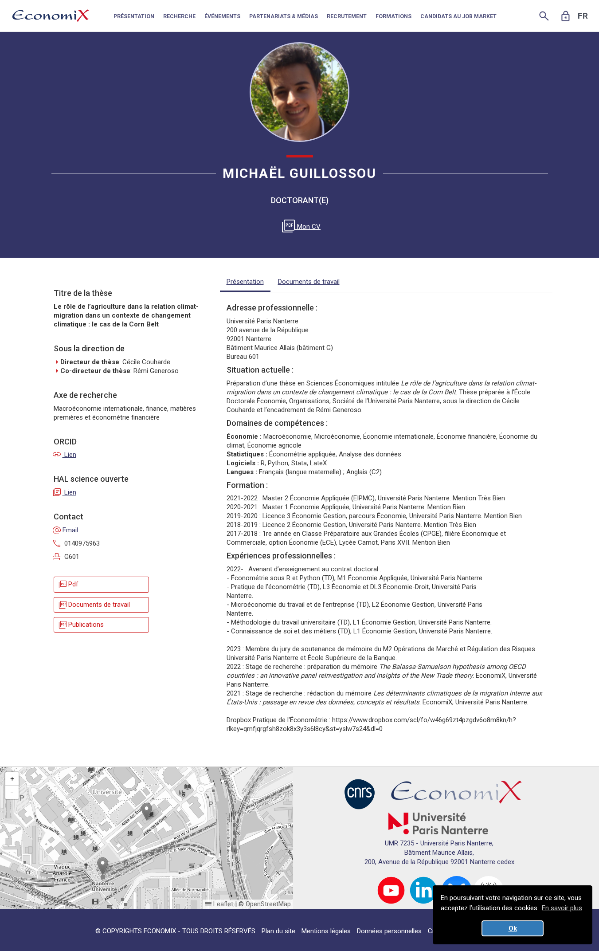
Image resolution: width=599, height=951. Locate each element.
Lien (65, 455)
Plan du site (278, 931)
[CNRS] (359, 794)
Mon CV (303, 227)
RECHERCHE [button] (179, 16)
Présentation (245, 282)
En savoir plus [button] (562, 908)
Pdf (68, 584)
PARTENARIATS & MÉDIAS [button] (283, 16)
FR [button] (583, 16)
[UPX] (438, 823)
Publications (81, 624)
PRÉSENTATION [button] (134, 16)
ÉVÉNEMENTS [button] (222, 16)
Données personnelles (389, 931)
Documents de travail (94, 604)
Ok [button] (513, 928)
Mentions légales (326, 931)
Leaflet (222, 904)
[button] (146, 811)
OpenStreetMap (268, 904)
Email (66, 530)
